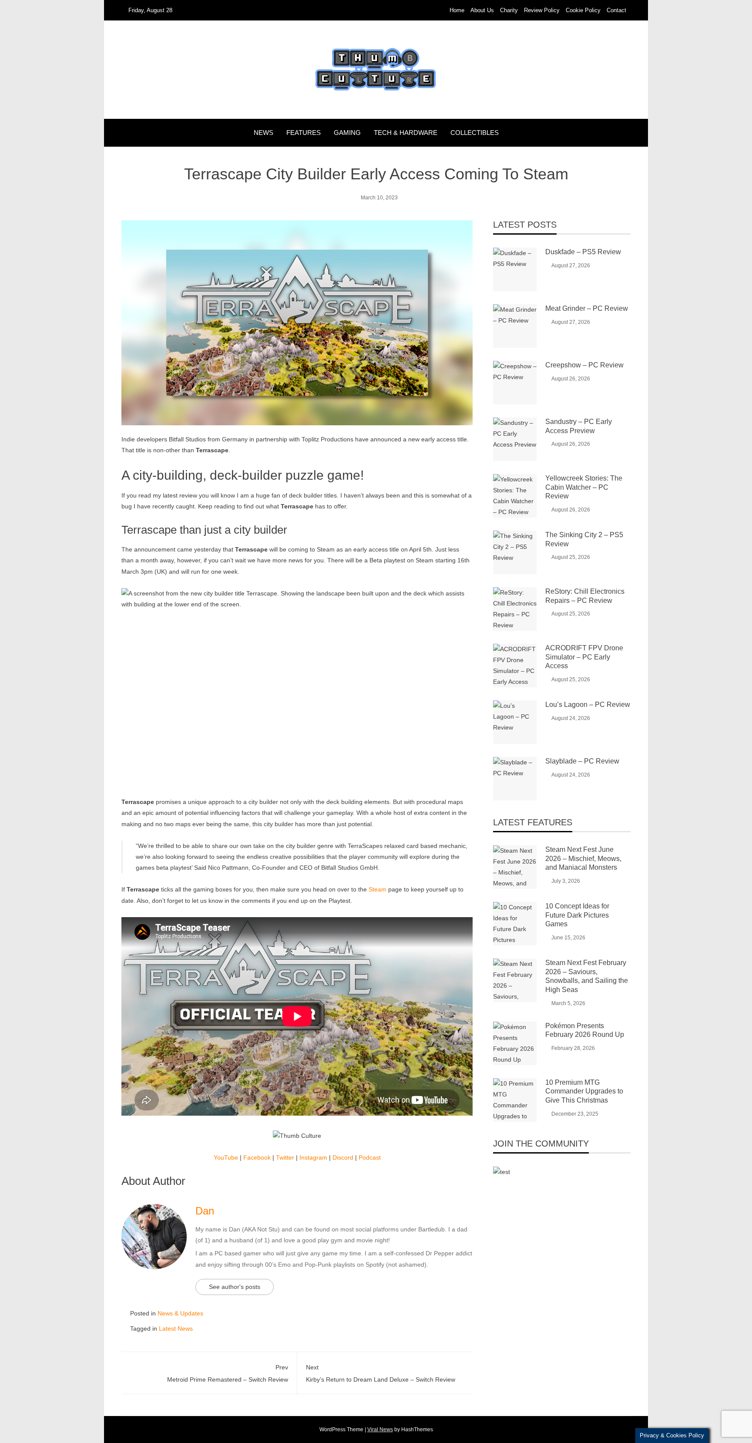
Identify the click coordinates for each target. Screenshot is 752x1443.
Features (303, 132)
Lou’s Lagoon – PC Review (587, 704)
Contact (616, 10)
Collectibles (474, 132)
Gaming (347, 132)
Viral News (380, 1429)
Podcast (370, 1157)
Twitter (285, 1157)
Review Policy (542, 10)
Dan (204, 1211)
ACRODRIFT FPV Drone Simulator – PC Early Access (584, 657)
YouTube (226, 1157)
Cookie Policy (583, 10)
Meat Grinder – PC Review (586, 308)
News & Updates (180, 1313)
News (263, 132)
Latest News (176, 1328)
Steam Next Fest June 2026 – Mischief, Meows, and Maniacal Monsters (583, 858)
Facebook (257, 1157)
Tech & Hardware (405, 132)
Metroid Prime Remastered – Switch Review (227, 1373)
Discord (342, 1157)
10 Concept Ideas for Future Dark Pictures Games (577, 915)
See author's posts (234, 1286)
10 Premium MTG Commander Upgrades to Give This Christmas (584, 1091)
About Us (482, 10)
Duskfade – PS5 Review (583, 252)
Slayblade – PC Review (582, 761)
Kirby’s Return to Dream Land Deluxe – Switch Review (380, 1373)
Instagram (313, 1157)
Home (457, 10)
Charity (509, 10)
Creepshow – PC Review (584, 365)
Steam (377, 889)
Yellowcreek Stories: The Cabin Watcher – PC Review (583, 487)
